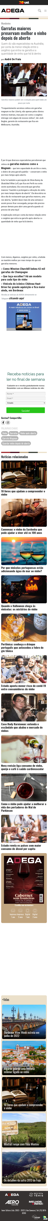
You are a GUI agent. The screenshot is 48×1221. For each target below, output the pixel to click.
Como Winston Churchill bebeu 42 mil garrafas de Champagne (23, 270)
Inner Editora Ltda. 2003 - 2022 (13, 1210)
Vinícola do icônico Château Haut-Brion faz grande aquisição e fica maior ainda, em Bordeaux (23, 287)
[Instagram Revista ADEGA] (8, 422)
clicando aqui (16, 298)
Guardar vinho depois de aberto (16, 443)
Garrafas (14, 433)
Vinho (4, 433)
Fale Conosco (30, 1210)
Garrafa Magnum (9, 438)
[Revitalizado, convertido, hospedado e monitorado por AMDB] (45, 1217)
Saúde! (26, 410)
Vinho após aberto (28, 433)
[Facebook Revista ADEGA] (3, 422)
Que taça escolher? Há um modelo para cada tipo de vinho (21, 278)
